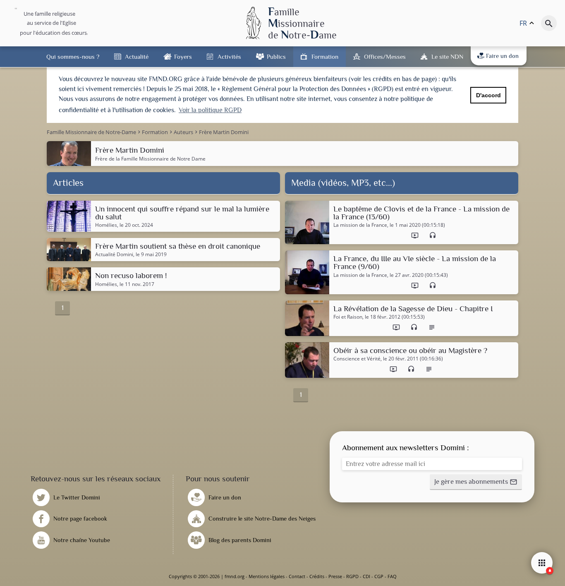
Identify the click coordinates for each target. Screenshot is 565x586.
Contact (297, 576)
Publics (276, 56)
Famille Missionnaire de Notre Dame (163, 158)
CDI (366, 576)
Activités (229, 56)
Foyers (183, 56)
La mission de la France (360, 225)
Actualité (136, 56)
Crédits (316, 576)
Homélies (106, 225)
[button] (476, 482)
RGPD (352, 576)
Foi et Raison (347, 317)
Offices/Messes (385, 56)
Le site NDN (447, 56)
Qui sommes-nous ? (72, 56)
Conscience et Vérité (357, 358)
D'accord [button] (488, 95)
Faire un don (502, 56)
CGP (378, 576)
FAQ (392, 576)
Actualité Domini (114, 254)
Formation (324, 56)
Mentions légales (267, 576)
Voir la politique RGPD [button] (210, 110)
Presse (335, 576)
